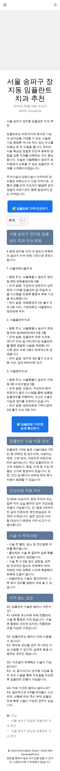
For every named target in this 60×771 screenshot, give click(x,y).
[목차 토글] (20, 220)
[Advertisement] (30, 40)
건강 (14, 715)
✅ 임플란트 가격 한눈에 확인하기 (30, 426)
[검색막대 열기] (55, 5)
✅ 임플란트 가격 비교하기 (30, 208)
